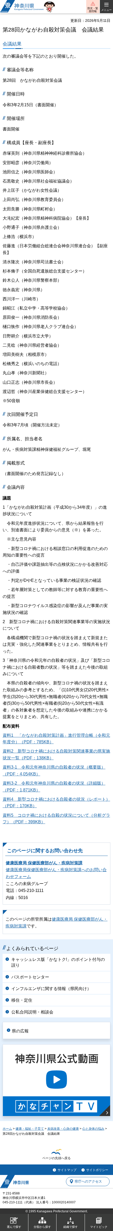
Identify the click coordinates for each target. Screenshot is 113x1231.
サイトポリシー (97, 1170)
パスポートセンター (30, 977)
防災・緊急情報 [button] (93, 10)
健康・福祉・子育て (30, 1129)
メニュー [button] (106, 9)
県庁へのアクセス (88, 1181)
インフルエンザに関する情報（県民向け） (51, 988)
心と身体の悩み (93, 1129)
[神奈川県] (14, 1181)
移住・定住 (21, 1000)
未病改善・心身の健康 (63, 1129)
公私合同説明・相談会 (32, 1012)
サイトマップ (67, 1170)
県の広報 (20, 1031)
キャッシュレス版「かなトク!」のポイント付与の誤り (58, 962)
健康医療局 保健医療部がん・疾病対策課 (44, 863)
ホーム (7, 1129)
